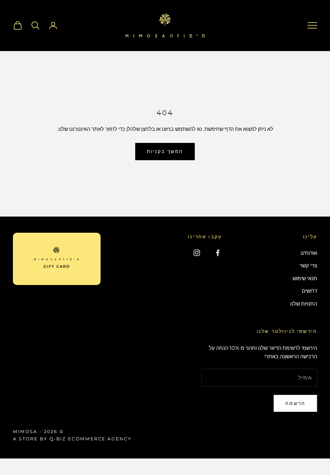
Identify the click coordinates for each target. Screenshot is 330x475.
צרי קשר (308, 265)
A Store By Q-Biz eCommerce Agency (72, 439)
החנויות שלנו (303, 303)
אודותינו (309, 253)
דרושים (309, 290)
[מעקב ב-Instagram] (197, 253)
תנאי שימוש (305, 278)
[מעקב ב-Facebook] (218, 253)
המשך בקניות (165, 151)
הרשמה (295, 403)
